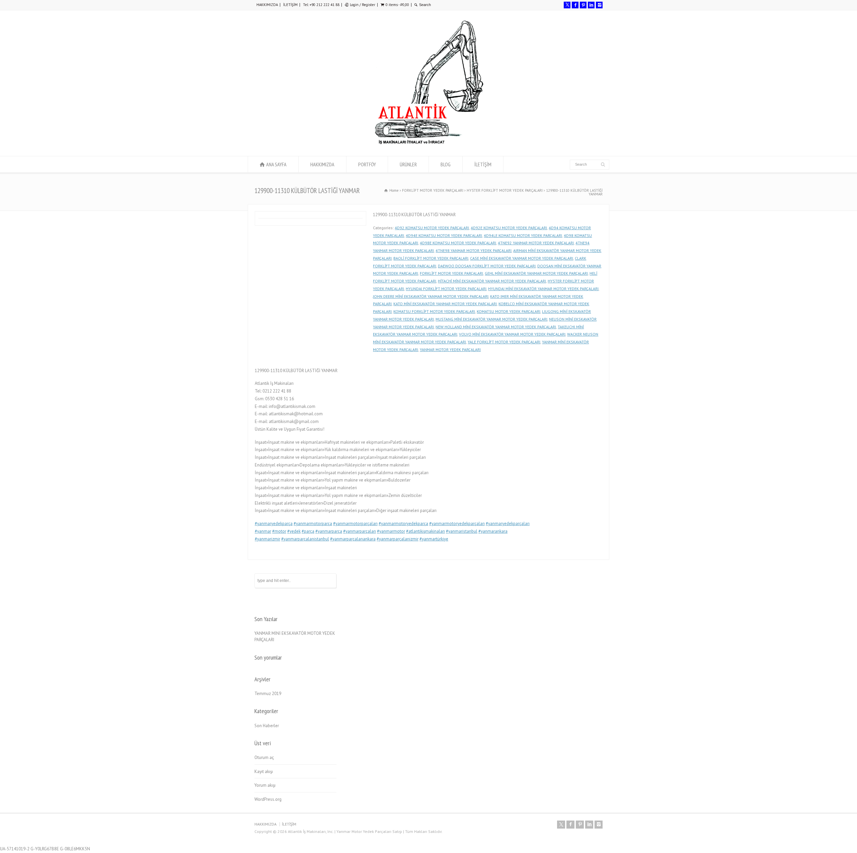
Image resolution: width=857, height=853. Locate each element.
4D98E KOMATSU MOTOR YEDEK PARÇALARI (458, 242)
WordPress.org (268, 799)
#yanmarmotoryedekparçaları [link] (457, 523)
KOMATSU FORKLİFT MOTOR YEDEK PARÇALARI (434, 311)
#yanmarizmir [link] (267, 539)
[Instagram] (599, 5)
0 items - (397, 4)
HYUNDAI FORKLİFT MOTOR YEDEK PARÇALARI (446, 288)
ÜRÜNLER (408, 164)
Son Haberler (266, 726)
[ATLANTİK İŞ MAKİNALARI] (428, 143)
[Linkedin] (591, 5)
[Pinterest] (583, 5)
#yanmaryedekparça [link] (274, 523)
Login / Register (362, 4)
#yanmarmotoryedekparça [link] (403, 523)
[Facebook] (575, 5)
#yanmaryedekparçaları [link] (508, 523)
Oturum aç (264, 757)
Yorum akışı (265, 785)
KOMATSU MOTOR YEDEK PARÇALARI (508, 311)
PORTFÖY (367, 164)
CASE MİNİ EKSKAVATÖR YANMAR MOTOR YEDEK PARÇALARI (521, 258)
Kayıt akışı (263, 771)
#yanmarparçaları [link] (359, 531)
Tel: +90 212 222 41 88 (321, 4)
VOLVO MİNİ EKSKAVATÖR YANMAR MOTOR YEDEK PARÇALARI (512, 334)
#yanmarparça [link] (328, 531)
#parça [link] (308, 531)
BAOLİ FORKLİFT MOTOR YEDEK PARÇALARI (430, 258)
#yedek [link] (294, 531)
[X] (567, 5)
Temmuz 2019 (267, 693)
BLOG (446, 164)
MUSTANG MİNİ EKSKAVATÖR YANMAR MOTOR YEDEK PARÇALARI (491, 319)
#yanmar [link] (263, 531)
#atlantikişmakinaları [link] (425, 531)
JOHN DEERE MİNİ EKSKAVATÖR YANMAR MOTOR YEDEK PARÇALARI (430, 296)
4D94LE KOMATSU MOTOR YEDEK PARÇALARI (523, 235)
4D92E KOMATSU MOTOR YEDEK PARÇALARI (509, 227)
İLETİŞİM (290, 4)
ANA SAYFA (276, 164)
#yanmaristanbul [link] (461, 531)
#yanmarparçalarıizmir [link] (397, 539)
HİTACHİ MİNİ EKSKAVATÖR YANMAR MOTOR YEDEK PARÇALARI (492, 280)
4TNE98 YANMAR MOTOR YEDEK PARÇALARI (474, 250)
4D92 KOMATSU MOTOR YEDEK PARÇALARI (432, 227)
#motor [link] (279, 531)
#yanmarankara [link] (493, 531)
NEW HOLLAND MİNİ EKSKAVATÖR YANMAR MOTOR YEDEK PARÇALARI (496, 326)
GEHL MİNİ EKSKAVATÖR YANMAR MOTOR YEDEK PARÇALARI (536, 273)
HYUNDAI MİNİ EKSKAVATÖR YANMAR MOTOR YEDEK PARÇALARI (543, 288)
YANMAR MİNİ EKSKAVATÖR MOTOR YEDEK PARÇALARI (294, 636)
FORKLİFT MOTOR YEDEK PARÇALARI (451, 273)
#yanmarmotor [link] (391, 531)
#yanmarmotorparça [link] (313, 523)
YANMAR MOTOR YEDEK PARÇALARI (450, 349)
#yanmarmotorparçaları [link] (355, 523)
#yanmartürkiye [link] (433, 539)
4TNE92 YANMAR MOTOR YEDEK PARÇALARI (536, 242)
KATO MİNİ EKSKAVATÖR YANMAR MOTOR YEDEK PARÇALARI (445, 303)
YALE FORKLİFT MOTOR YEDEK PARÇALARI (504, 341)
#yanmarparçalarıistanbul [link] (305, 539)
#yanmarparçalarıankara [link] (353, 539)
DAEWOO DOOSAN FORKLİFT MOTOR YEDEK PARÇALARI (487, 265)
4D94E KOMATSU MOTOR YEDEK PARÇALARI (444, 235)
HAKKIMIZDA (267, 4)
